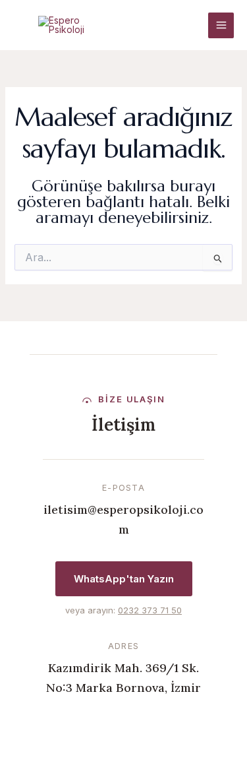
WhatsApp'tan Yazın (124, 579)
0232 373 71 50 (150, 610)
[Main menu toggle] (221, 25)
